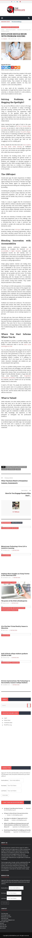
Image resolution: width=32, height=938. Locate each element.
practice (14, 466)
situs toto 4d (3, 925)
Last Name (3, 790)
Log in (5, 718)
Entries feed (7, 720)
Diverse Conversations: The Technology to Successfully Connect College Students (15, 681)
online (8, 466)
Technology (11, 469)
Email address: (5, 780)
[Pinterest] (12, 67)
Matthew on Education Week (13, 802)
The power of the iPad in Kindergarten (14, 601)
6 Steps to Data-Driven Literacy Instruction (16, 813)
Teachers (14, 582)
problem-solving (22, 466)
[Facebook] (2, 67)
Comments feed (8, 722)
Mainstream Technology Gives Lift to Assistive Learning (14, 547)
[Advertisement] (16, 446)
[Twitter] (6, 67)
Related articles (6, 522)
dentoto (2, 923)
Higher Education (14, 27)
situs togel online (4, 921)
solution (4, 469)
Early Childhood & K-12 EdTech (19, 608)
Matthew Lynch (15, 528)
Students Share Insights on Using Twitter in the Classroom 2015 (15, 574)
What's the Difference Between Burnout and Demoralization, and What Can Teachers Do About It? (16, 825)
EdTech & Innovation (6, 27)
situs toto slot (3, 926)
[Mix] (18, 67)
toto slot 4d (2, 928)
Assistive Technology (6, 608)
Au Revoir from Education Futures (13, 808)
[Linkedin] (9, 67)
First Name (3, 785)
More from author (17, 522)
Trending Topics (14, 610)
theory (18, 469)
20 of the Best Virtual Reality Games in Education (14, 627)
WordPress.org (8, 725)
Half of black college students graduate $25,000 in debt (14, 654)
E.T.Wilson (4, 38)
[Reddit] (15, 67)
